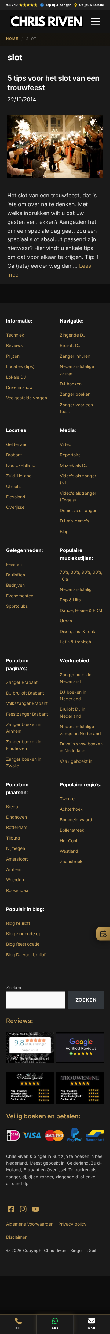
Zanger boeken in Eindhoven (23, 745)
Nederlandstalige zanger (77, 370)
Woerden (15, 879)
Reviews (14, 345)
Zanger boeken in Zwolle (23, 762)
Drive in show (19, 387)
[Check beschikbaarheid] (103, 934)
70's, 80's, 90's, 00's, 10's (81, 575)
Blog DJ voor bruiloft (26, 954)
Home (12, 39)
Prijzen (13, 356)
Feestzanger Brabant (27, 714)
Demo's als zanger (78, 510)
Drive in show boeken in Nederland (81, 747)
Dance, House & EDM (81, 610)
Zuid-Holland (19, 475)
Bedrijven (15, 585)
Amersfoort (17, 859)
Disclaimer (16, 1237)
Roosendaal (17, 890)
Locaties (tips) (20, 366)
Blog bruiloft (18, 923)
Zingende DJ (73, 335)
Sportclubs (17, 606)
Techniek (15, 335)
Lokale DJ (16, 377)
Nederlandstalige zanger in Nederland (80, 730)
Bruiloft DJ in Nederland (72, 712)
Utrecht (13, 486)
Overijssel (15, 507)
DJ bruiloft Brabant (25, 692)
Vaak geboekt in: (77, 761)
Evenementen (19, 595)
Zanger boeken (75, 394)
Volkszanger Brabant (27, 703)
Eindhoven (16, 816)
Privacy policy (72, 1223)
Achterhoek (71, 809)
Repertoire (70, 454)
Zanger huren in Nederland (75, 678)
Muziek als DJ (74, 465)
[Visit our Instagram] (23, 1209)
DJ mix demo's (74, 520)
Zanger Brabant (22, 682)
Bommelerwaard (76, 819)
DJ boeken (71, 383)
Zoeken (13, 987)
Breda (12, 806)
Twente (67, 798)
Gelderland (17, 444)
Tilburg (13, 837)
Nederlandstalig (76, 589)
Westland (69, 851)
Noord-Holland (20, 465)
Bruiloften (15, 574)
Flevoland (15, 496)
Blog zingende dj (23, 933)
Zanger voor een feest (76, 408)
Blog (64, 531)
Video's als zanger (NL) (78, 479)
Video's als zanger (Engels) (78, 496)
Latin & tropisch (75, 641)
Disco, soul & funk (77, 631)
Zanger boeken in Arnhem (23, 728)
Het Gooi (68, 840)
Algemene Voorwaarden (29, 1223)
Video (65, 444)
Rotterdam (16, 827)
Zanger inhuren (75, 356)
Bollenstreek (72, 830)
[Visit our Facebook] (11, 1209)
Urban (66, 620)
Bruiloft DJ (70, 345)
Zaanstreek (71, 861)
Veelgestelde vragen (26, 397)
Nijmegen (15, 848)
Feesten (14, 564)
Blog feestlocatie (22, 944)
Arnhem (13, 869)
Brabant (14, 454)
